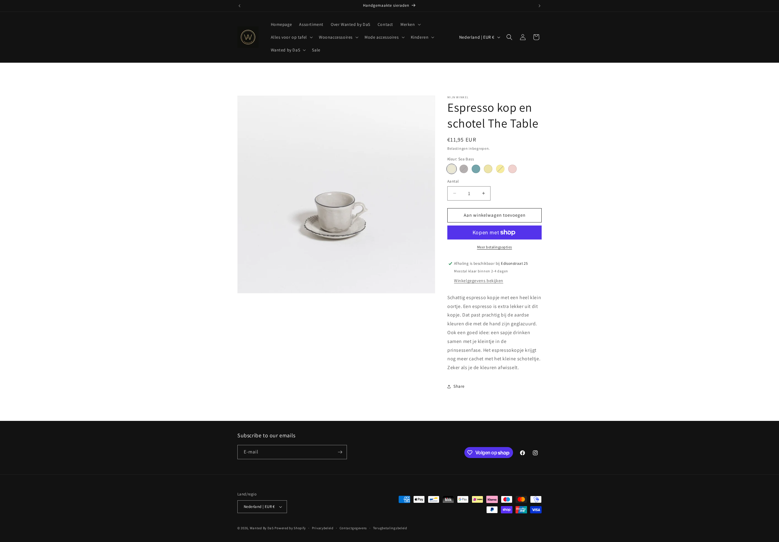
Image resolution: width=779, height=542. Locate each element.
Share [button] (459, 386)
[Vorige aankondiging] (239, 6)
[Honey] (500, 169)
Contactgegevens (353, 528)
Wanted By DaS (262, 528)
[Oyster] (488, 169)
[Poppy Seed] (476, 169)
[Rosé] (512, 169)
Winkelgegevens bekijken (478, 280)
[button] (410, 24)
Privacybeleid (323, 528)
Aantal (453, 181)
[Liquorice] (463, 169)
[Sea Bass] (451, 169)
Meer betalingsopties (494, 247)
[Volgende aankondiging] (539, 6)
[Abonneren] (340, 452)
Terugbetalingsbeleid (390, 528)
